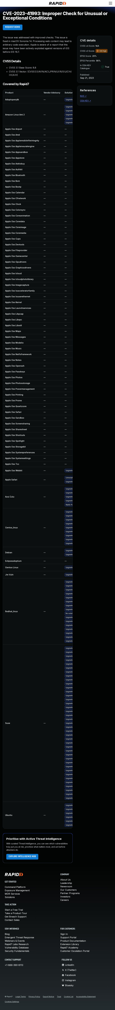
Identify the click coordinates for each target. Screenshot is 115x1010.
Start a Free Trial (14, 909)
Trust (59, 996)
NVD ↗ (83, 96)
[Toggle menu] (110, 3)
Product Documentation (73, 940)
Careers (64, 900)
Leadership (66, 883)
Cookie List (68, 996)
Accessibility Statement (86, 996)
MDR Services (12, 893)
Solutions (10, 897)
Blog (7, 934)
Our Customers (68, 889)
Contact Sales (12, 920)
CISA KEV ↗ (85, 100)
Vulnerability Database (17, 947)
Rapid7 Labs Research (17, 944)
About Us (65, 879)
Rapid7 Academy (69, 947)
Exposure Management (17, 890)
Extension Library (69, 944)
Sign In (64, 934)
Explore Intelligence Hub (22, 856)
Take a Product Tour (16, 913)
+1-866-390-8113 (14, 965)
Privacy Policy (34, 996)
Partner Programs (70, 893)
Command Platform (15, 887)
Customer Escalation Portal (74, 951)
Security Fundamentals (17, 951)
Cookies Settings (12, 1002)
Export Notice (48, 996)
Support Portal (68, 937)
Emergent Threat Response (19, 937)
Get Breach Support (15, 916)
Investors (65, 896)
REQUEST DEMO (12, 27)
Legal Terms (20, 996)
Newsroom (66, 886)
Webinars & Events (15, 940)
